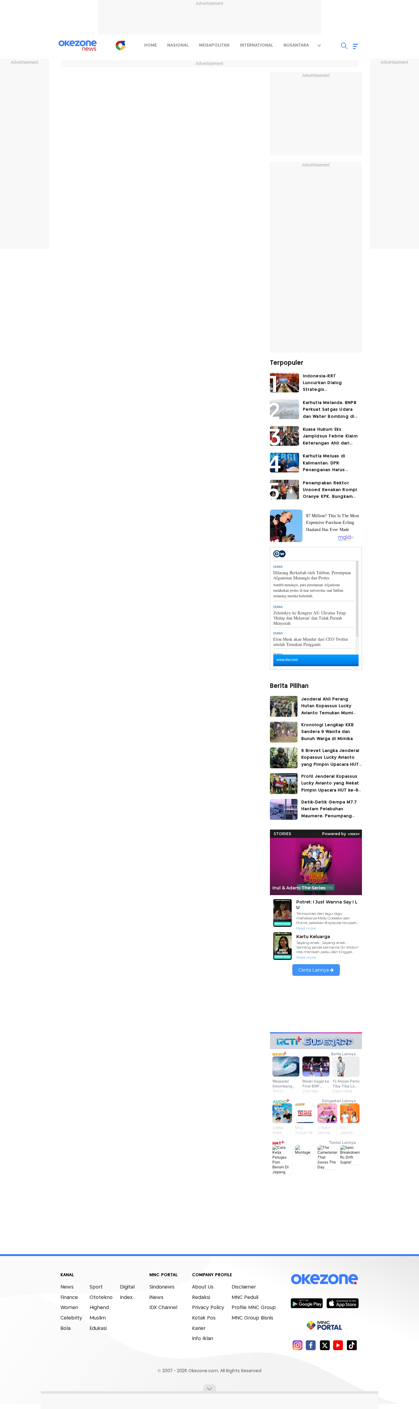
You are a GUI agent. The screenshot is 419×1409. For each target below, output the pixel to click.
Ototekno (101, 1297)
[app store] (342, 1303)
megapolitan (214, 45)
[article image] (284, 382)
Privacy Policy (208, 1307)
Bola (65, 1328)
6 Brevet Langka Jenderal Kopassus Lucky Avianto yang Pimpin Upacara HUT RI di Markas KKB (330, 758)
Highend (99, 1307)
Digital (127, 1287)
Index (126, 1297)
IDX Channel (163, 1307)
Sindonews (162, 1287)
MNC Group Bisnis (252, 1318)
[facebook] (311, 1345)
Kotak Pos (204, 1318)
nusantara (296, 45)
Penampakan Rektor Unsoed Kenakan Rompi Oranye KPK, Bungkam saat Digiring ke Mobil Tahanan (330, 490)
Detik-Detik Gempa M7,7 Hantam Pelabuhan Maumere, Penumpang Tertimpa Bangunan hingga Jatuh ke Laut (329, 810)
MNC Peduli (245, 1297)
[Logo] (120, 45)
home (150, 45)
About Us (202, 1287)
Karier (199, 1328)
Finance (69, 1297)
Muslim (98, 1318)
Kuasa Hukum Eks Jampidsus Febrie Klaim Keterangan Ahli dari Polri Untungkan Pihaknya (330, 437)
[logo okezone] (324, 1279)
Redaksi (201, 1297)
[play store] (306, 1303)
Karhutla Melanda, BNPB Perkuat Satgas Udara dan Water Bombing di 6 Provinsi (329, 410)
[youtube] (338, 1345)
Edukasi (98, 1328)
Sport (96, 1287)
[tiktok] (352, 1345)
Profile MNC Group (254, 1307)
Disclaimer (244, 1287)
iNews (156, 1297)
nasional (178, 45)
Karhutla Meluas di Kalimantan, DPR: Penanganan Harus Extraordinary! (324, 463)
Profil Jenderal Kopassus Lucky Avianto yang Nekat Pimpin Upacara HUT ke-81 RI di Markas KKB (330, 784)
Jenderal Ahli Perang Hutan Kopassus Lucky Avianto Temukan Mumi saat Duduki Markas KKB (327, 707)
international (256, 45)
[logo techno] (77, 45)
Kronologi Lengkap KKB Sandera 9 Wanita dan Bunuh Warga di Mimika (329, 732)
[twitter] (325, 1345)
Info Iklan (202, 1338)
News (67, 1287)
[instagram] (297, 1345)
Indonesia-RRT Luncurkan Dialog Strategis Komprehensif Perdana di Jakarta (329, 383)
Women (69, 1307)
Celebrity (71, 1318)
